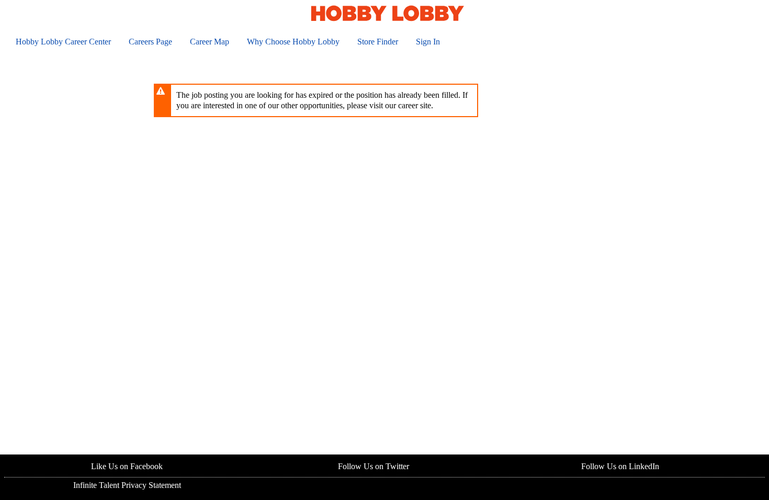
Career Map (209, 41)
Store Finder (377, 41)
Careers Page (150, 41)
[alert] (316, 100)
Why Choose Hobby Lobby (293, 41)
